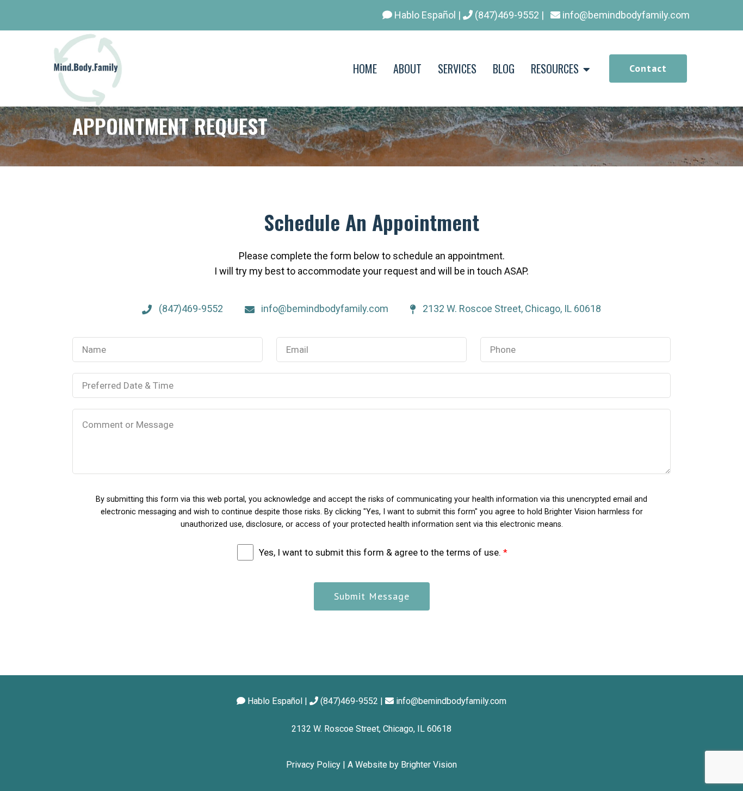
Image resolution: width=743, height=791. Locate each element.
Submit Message (372, 596)
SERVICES (457, 68)
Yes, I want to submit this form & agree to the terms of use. (383, 552)
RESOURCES (555, 68)
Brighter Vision (429, 764)
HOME (365, 68)
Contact (648, 68)
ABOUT (407, 68)
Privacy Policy (313, 764)
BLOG (504, 68)
